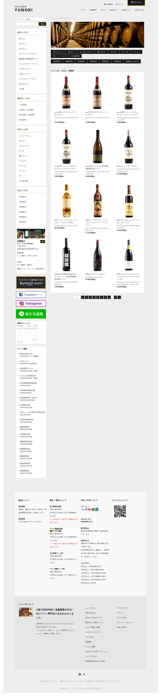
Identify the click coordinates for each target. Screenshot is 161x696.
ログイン (121, 4)
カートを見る (122, 618)
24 (115, 297)
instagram (113, 10)
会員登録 (109, 4)
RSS (118, 627)
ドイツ (63, 56)
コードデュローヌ (86, 52)
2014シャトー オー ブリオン (127, 166)
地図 (42, 241)
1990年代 (22, 212)
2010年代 (22, 222)
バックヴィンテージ (64, 18)
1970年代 (22, 202)
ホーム (83, 10)
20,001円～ (23, 120)
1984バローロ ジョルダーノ (95, 274)
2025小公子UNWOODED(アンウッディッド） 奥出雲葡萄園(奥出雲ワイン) (65, 276)
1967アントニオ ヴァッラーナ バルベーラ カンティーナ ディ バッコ (96, 222)
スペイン (136, 52)
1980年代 (22, 207)
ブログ (102, 10)
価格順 (63, 71)
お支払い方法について (93, 618)
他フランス (101, 52)
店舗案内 (93, 10)
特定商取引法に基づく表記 (95, 661)
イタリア (113, 52)
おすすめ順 (55, 71)
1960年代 (22, 197)
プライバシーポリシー (125, 622)
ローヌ (21, 151)
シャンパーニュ (25, 136)
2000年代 (22, 217)
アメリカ (125, 52)
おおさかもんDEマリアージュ (96, 651)
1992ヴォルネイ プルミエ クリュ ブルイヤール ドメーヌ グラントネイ (128, 276)
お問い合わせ (140, 10)
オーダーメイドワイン (93, 632)
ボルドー (71, 52)
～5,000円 (23, 105)
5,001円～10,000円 (26, 110)
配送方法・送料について (94, 622)
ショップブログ (91, 656)
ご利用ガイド (126, 10)
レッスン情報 (90, 647)
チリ (54, 56)
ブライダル (89, 637)
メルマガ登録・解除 (92, 627)
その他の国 (75, 56)
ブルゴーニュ (58, 52)
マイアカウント (122, 608)
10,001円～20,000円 (27, 115)
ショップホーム (91, 608)
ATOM (124, 627)
